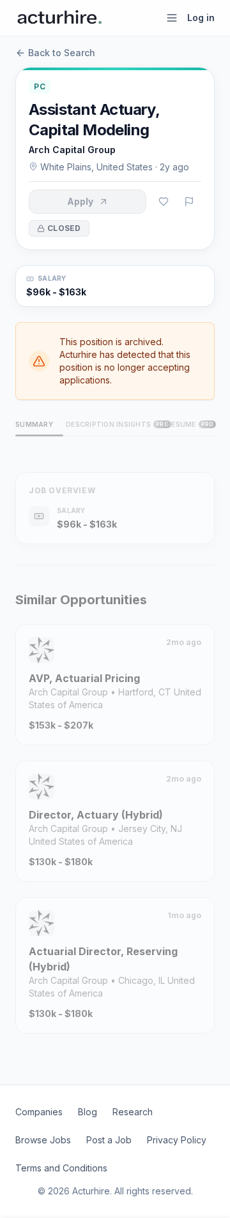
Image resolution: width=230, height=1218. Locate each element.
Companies (39, 1111)
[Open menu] (172, 18)
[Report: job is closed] (189, 201)
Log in (201, 17)
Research (132, 1111)
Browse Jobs (43, 1139)
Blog (87, 1111)
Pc (39, 86)
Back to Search (61, 52)
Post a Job (109, 1139)
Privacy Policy (176, 1139)
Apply (80, 201)
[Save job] (163, 201)
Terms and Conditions (61, 1167)
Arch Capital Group (72, 149)
